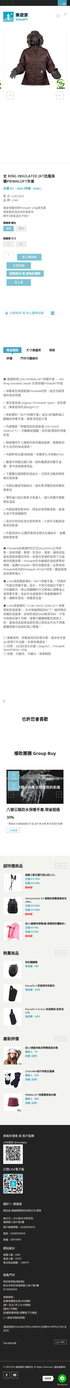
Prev (10, 95)
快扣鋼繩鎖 (31, 962)
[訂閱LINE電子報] (35, 1183)
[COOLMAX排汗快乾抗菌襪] (12, 1079)
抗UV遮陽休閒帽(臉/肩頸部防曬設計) (45, 923)
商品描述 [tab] (12, 350)
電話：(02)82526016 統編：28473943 (14, 1236)
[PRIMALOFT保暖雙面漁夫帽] (12, 1102)
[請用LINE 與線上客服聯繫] (35, 1154)
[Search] (65, 14)
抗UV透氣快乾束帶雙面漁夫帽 (41, 1047)
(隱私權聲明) (60, 1367)
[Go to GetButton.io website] (62, 1385)
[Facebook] (6, 1375)
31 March (13, 788)
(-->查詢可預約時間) (14, 1317)
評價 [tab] (9, 358)
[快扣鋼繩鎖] (12, 970)
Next (59, 95)
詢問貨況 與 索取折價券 (25, 273)
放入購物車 (29, 257)
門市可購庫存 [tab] (29, 358)
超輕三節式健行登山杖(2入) (40, 874)
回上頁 (18, 282)
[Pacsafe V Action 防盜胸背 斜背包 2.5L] (12, 1017)
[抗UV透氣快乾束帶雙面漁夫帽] (12, 1055)
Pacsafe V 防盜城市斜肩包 (40, 985)
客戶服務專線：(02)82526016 (19, 1227)
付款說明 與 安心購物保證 (27, 313)
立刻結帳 (19, 265)
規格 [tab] (52, 350)
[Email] (14, 1375)
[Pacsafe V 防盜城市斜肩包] (12, 993)
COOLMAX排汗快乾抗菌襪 (39, 1071)
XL (21, 244)
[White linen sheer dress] (12, 882)
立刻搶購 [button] (13, 830)
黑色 (21, 228)
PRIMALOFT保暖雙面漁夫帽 (40, 1094)
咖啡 (8, 228)
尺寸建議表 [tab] (33, 350)
